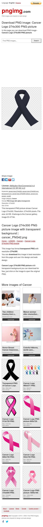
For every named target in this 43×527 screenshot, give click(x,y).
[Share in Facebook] (3, 179)
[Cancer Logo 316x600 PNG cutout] (11, 477)
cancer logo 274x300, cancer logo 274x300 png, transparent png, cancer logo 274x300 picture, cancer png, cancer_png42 (20, 193)
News (17, 508)
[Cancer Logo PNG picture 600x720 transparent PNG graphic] (31, 406)
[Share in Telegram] (6, 179)
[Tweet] (13, 179)
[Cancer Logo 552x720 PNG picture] (32, 441)
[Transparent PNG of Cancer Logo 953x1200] (10, 370)
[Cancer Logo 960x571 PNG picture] (31, 370)
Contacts (6, 511)
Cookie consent (33, 508)
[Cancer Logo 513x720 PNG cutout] (11, 406)
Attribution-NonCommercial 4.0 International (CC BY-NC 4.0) (18, 186)
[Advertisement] (21, 66)
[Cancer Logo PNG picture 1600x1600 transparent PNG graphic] (31, 477)
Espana (18, 3)
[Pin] (9, 179)
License (11, 508)
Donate (24, 508)
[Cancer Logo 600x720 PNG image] (10, 441)
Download (11, 320)
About (5, 508)
